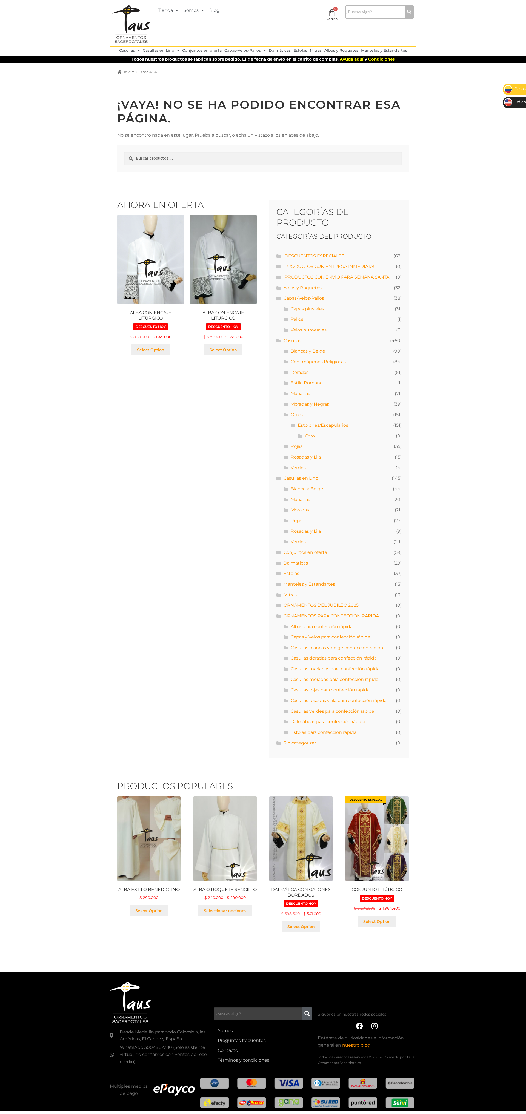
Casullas (127, 50)
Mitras (316, 50)
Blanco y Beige (307, 488)
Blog (214, 10)
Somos (191, 10)
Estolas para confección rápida (323, 732)
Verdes (298, 467)
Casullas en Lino (158, 50)
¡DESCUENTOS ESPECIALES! (314, 256)
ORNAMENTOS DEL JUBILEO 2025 (321, 605)
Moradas (300, 509)
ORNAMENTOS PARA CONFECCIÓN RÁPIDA (331, 615)
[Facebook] (359, 1026)
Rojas (296, 446)
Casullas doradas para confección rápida (334, 658)
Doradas (299, 372)
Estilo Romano (307, 382)
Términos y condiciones (243, 1060)
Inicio (129, 72)
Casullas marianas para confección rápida (335, 668)
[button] (168, 10)
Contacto (228, 1050)
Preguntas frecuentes (242, 1040)
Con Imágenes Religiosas (318, 361)
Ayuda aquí (352, 59)
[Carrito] (331, 12)
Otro (310, 436)
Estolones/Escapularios (323, 425)
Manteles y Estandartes (384, 50)
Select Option (150, 349)
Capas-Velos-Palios (242, 50)
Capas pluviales (307, 308)
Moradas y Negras (310, 404)
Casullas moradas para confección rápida (334, 679)
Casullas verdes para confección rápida (332, 711)
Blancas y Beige (308, 351)
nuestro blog (356, 1045)
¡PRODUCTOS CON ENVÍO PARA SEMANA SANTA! (337, 277)
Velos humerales (309, 330)
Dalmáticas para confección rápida (328, 721)
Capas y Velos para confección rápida (330, 637)
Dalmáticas (280, 50)
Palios (297, 319)
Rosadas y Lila (306, 457)
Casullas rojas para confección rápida (330, 689)
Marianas (300, 393)
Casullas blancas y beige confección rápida (337, 647)
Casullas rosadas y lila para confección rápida (339, 700)
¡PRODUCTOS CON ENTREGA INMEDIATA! (329, 266)
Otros (297, 414)
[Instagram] (374, 1026)
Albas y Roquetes (341, 50)
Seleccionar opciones (225, 910)
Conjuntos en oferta (202, 50)
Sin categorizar (300, 743)
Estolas (300, 50)
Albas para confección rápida (322, 626)
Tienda (165, 10)
